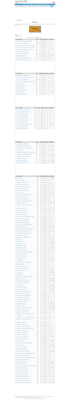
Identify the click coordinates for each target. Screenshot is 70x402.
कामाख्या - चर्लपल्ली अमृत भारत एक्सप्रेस (23, 51)
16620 (17, 255)
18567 (17, 190)
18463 (17, 260)
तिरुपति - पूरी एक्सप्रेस (21, 87)
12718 (17, 243)
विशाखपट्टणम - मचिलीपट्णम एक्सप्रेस (23, 367)
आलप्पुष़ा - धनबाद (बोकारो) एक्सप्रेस (23, 249)
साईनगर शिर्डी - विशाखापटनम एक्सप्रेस (23, 349)
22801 (17, 317)
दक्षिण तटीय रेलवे (18, 20)
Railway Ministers (33, 398)
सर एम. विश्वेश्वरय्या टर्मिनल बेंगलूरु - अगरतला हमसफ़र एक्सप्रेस (26, 77)
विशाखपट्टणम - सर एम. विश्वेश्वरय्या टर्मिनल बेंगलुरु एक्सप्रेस (26, 276)
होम (23, 4)
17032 (17, 143)
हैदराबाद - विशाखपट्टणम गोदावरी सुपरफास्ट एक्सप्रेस (25, 124)
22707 (17, 380)
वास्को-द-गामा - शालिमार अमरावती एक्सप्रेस (24, 184)
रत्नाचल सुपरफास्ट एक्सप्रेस (22, 243)
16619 (17, 122)
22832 (17, 374)
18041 (17, 109)
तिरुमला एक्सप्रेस (21, 241)
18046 (17, 345)
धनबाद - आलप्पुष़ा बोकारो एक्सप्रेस (23, 208)
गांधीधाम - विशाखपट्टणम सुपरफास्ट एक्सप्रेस (24, 222)
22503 (17, 376)
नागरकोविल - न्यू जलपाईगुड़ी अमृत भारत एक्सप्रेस (24, 75)
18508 (17, 245)
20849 (17, 326)
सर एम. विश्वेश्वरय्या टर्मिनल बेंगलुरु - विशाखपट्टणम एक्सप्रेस (26, 251)
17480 (17, 87)
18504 (17, 349)
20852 (17, 235)
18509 (17, 276)
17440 (17, 299)
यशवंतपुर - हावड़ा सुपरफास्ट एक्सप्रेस (23, 374)
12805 (17, 154)
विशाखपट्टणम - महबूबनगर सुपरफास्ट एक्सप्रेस (24, 309)
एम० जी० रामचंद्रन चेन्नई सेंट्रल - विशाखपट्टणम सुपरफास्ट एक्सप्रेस (27, 357)
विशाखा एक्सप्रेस (21, 150)
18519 (17, 382)
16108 (17, 282)
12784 (17, 205)
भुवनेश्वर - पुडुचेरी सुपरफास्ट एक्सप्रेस (23, 324)
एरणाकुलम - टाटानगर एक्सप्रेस (22, 247)
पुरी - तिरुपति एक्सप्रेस (21, 83)
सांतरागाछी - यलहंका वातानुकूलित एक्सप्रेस (24, 53)
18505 (17, 322)
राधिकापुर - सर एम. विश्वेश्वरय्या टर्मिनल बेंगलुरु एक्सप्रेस (25, 41)
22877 (17, 115)
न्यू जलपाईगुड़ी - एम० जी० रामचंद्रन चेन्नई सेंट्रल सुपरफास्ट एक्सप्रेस (27, 45)
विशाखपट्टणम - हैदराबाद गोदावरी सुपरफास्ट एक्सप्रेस (25, 291)
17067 (17, 214)
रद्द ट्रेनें (34, 4)
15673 (17, 212)
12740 (17, 156)
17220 (17, 367)
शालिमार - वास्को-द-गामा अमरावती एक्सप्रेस (24, 268)
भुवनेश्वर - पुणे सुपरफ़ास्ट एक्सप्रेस (23, 113)
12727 (17, 291)
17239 (17, 274)
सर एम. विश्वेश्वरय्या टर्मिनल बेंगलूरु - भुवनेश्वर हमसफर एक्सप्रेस (26, 228)
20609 (17, 295)
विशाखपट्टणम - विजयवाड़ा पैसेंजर (23, 226)
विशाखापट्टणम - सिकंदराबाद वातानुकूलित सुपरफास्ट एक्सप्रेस (26, 319)
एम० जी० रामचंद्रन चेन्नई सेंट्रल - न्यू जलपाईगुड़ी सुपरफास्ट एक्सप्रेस (27, 365)
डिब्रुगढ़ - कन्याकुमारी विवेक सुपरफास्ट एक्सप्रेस (24, 280)
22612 (17, 45)
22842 (17, 338)
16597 (17, 81)
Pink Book (36, 398)
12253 (17, 180)
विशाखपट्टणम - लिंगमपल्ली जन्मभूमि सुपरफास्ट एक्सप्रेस (25, 154)
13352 (17, 249)
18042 (17, 218)
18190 (17, 247)
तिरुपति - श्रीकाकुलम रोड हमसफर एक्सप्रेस (24, 220)
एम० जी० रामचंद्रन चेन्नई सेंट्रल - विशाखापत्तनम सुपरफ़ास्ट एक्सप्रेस (27, 353)
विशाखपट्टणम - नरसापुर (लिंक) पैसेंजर (23, 336)
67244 (17, 289)
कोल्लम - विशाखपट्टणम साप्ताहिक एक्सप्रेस (24, 359)
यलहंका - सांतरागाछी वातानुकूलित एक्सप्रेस (24, 43)
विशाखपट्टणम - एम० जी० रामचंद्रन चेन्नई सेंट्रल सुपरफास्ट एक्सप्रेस (27, 317)
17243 (17, 192)
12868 (17, 182)
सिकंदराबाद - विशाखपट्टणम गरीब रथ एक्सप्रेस (24, 156)
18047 (17, 268)
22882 (17, 113)
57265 (17, 336)
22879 (17, 330)
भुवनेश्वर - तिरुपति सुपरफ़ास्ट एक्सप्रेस (23, 330)
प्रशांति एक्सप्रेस (21, 239)
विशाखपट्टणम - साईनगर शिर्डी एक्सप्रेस (23, 196)
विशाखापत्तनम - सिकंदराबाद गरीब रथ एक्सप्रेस (24, 351)
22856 (17, 186)
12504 (17, 49)
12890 (17, 47)
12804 (17, 262)
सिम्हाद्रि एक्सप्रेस (21, 178)
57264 (17, 162)
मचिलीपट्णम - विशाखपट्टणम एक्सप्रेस (23, 160)
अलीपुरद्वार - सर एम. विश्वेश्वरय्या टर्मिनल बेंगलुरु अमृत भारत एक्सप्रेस (27, 152)
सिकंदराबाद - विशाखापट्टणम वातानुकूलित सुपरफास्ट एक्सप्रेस (26, 205)
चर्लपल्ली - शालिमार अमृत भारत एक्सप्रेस (23, 334)
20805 (17, 363)
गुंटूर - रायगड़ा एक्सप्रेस (21, 192)
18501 (17, 198)
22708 (17, 224)
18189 (17, 347)
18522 (17, 241)
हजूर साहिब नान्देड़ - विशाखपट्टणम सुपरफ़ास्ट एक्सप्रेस (25, 194)
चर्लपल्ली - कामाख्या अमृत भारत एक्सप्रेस (23, 212)
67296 (17, 305)
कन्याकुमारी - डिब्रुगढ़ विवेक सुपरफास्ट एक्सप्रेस (24, 376)
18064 (17, 43)
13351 (17, 208)
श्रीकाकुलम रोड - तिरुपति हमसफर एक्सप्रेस (24, 299)
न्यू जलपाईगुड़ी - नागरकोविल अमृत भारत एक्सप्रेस (24, 297)
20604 (17, 75)
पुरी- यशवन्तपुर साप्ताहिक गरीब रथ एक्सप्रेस (24, 378)
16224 (17, 41)
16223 (17, 233)
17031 (17, 79)
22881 (17, 210)
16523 (17, 59)
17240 (17, 178)
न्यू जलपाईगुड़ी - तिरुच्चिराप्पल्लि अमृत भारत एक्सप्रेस (25, 295)
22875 (17, 126)
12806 (17, 307)
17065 (17, 334)
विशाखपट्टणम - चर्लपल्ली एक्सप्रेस (23, 301)
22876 (17, 361)
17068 (17, 158)
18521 (17, 272)
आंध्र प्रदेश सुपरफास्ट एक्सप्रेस (22, 55)
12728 (17, 124)
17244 (17, 340)
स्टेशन (27, 4)
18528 (17, 94)
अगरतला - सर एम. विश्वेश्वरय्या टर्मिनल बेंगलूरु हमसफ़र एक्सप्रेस (26, 49)
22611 (17, 365)
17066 (17, 128)
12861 (17, 309)
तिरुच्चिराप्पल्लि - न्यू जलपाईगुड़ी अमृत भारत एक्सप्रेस (25, 57)
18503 (17, 196)
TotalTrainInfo (27, 398)
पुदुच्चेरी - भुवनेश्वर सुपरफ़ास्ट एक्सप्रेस (23, 235)
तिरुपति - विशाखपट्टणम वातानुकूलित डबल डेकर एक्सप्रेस (25, 224)
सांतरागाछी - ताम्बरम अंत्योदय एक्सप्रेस (23, 188)
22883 (17, 378)
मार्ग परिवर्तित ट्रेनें (42, 4)
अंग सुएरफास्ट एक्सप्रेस (21, 180)
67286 (17, 303)
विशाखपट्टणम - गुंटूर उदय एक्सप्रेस (23, 126)
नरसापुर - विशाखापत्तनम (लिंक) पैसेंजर (23, 162)
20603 (17, 297)
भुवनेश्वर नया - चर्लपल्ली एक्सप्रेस (23, 158)
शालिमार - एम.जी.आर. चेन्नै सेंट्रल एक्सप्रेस (24, 109)
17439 (17, 220)
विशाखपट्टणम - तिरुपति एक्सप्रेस (23, 322)
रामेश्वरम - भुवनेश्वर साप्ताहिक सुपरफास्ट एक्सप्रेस (24, 237)
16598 (17, 152)
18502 (17, 359)
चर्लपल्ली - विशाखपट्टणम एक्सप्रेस (23, 94)
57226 (17, 226)
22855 (17, 111)
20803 (17, 293)
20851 (17, 324)
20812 (17, 194)
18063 (17, 53)
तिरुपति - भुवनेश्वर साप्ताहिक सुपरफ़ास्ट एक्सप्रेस (24, 355)
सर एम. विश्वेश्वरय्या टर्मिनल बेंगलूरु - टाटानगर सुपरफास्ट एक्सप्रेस (26, 47)
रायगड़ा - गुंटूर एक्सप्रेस (21, 340)
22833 (17, 328)
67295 (17, 278)
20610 (17, 57)
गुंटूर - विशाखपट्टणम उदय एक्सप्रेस (23, 361)
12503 (17, 77)
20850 (17, 237)
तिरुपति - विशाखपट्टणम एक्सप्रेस (23, 245)
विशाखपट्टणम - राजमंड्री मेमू (22, 303)
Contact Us (43, 398)
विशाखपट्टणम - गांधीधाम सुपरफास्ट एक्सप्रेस (24, 293)
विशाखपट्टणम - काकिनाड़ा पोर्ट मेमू (23, 289)
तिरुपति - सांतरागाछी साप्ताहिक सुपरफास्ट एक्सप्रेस (25, 186)
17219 (17, 160)
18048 (17, 184)
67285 (17, 270)
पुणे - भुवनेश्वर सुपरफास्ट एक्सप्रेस (23, 210)
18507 (17, 332)
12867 (17, 266)
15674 (17, 51)
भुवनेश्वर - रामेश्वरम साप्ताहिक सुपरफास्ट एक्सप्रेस (24, 326)
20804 (17, 222)
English (46, 4)
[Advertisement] (35, 13)
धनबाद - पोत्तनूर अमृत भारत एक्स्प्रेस (23, 255)
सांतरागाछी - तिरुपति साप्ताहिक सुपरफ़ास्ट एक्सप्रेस (25, 111)
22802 (17, 357)
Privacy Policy (40, 398)
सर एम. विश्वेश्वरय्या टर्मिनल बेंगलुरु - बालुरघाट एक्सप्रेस (25, 59)
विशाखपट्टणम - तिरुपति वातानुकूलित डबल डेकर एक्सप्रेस (25, 380)
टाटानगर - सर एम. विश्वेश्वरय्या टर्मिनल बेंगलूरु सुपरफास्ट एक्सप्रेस (26, 216)
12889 (17, 216)
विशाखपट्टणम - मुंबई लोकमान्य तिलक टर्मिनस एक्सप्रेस (25, 382)
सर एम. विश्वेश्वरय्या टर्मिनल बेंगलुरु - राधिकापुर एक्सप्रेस (25, 233)
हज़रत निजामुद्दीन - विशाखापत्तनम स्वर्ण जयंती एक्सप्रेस (25, 262)
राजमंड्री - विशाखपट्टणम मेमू (22, 270)
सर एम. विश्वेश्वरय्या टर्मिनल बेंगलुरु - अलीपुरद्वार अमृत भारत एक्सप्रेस (27, 81)
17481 (17, 85)
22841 (17, 188)
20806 (17, 55)
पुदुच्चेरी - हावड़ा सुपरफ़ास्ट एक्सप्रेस (23, 182)
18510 (17, 251)
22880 (17, 355)
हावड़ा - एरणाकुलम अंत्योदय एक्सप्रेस (23, 115)
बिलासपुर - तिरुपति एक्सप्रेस (22, 85)
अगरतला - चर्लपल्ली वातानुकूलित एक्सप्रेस (24, 143)
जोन (28, 4)
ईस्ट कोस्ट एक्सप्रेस (21, 345)
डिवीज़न (31, 4)
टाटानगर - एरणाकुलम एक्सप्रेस (22, 347)
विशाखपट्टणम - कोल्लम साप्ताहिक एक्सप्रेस (24, 190)
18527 (17, 301)
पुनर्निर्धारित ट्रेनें (37, 4)
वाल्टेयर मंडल (21, 20)
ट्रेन (24, 4)
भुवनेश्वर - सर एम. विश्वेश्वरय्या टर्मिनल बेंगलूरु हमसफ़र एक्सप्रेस (26, 328)
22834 (17, 228)
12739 (17, 351)
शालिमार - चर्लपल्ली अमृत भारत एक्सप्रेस (24, 128)
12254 (17, 264)
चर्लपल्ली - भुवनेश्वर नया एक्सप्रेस (23, 214)
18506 (17, 253)
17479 (17, 83)
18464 (17, 239)
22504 (17, 280)
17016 (17, 150)
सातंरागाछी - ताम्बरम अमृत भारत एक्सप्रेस (23, 282)
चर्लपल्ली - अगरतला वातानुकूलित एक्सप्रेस (24, 79)
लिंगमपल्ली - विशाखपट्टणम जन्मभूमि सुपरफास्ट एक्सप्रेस (25, 307)
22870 (17, 353)
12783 (17, 319)
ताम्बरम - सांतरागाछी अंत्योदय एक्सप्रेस (23, 338)
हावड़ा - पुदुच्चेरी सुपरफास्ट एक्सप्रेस (23, 266)
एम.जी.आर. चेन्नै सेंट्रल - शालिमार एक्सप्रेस (24, 218)
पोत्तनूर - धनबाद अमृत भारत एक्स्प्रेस (23, 122)
